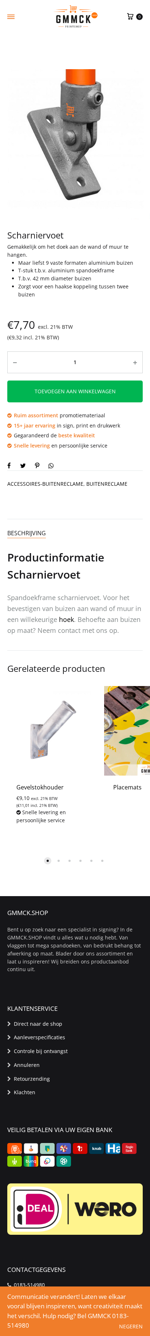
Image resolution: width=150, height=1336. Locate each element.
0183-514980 (29, 1284)
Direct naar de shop (38, 1023)
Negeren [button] (131, 1326)
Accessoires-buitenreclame (45, 483)
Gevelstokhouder (40, 787)
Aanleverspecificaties (39, 1037)
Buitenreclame (106, 483)
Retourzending (32, 1078)
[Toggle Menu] (11, 17)
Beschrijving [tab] (26, 533)
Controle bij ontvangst (41, 1051)
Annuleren (27, 1064)
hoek (66, 619)
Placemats (127, 787)
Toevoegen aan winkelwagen (75, 391)
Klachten (24, 1092)
